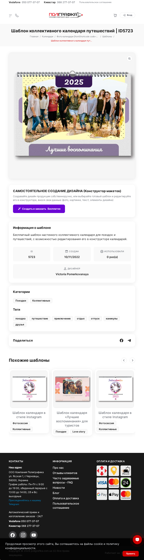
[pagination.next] (132, 360)
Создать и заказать (41, 208)
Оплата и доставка (66, 498)
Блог (56, 493)
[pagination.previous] (124, 360)
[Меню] (10, 15)
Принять (130, 553)
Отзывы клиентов (65, 473)
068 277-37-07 (66, 2)
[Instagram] (23, 535)
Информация (62, 461)
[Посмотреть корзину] (115, 15)
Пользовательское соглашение (95, 2)
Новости (59, 487)
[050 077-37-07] (17, 15)
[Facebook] (13, 535)
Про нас (58, 467)
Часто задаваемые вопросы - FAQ (66, 480)
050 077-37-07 (31, 2)
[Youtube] (34, 535)
